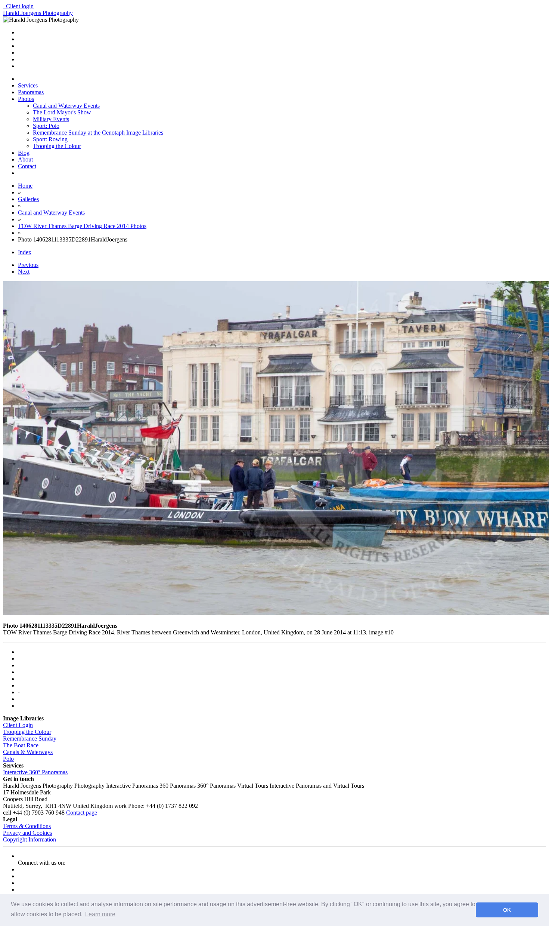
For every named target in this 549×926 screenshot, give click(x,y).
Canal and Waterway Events (66, 105)
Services (28, 85)
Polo (8, 759)
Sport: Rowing (50, 139)
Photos (26, 99)
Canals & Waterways (28, 752)
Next (24, 271)
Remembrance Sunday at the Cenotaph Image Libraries (98, 132)
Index (24, 252)
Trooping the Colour (57, 146)
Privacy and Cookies (27, 833)
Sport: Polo (46, 126)
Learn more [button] (100, 914)
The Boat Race (20, 745)
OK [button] (507, 910)
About (25, 159)
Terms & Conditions (27, 826)
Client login (18, 6)
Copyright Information (29, 839)
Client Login (18, 725)
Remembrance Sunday (29, 738)
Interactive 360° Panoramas (35, 772)
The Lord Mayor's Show (62, 112)
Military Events (51, 119)
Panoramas (31, 92)
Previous (28, 265)
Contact (27, 166)
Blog (24, 153)
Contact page (81, 812)
